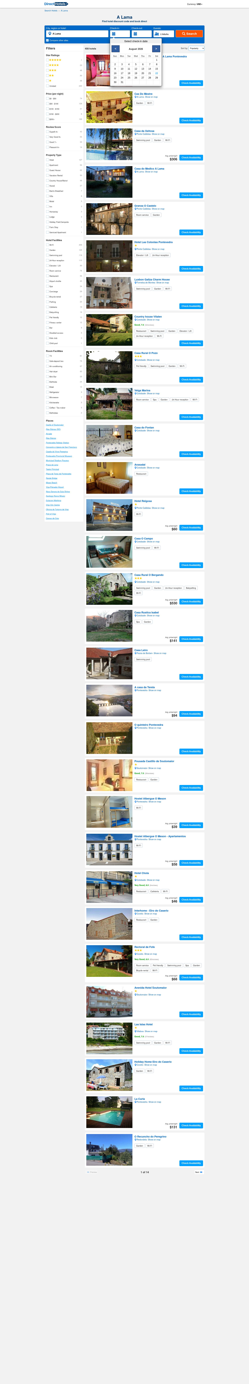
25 (129, 78)
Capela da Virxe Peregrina (57, 451)
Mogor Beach (51, 482)
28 (149, 78)
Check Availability (191, 83)
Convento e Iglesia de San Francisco (61, 447)
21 (149, 73)
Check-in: (115, 28)
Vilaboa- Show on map (147, 1031)
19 (136, 73)
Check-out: (137, 28)
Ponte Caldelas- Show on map (150, 249)
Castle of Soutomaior (55, 424)
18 (129, 73)
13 (143, 69)
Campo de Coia (52, 518)
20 (143, 73)
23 (115, 78)
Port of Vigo (51, 513)
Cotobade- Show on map (148, 360)
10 (122, 69)
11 (129, 69)
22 (156, 73)
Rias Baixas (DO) (53, 429)
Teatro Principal (52, 469)
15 (156, 69)
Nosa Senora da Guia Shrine (58, 491)
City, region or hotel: (56, 28)
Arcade (49, 433)
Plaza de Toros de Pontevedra (58, 473)
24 (122, 78)
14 (149, 69)
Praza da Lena (52, 464)
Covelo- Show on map (147, 954)
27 (143, 78)
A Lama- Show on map (147, 63)
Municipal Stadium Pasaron (57, 460)
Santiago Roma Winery (55, 496)
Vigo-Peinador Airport (55, 487)
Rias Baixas (51, 438)
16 (115, 73)
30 (115, 82)
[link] (56, 4)
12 (136, 69)
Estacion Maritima (53, 500)
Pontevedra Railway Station (57, 442)
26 (136, 78)
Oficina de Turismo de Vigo (57, 509)
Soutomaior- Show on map (149, 768)
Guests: (157, 28)
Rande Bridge (51, 478)
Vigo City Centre (53, 505)
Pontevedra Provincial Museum (59, 456)
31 (122, 82)
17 (122, 73)
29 (156, 78)
